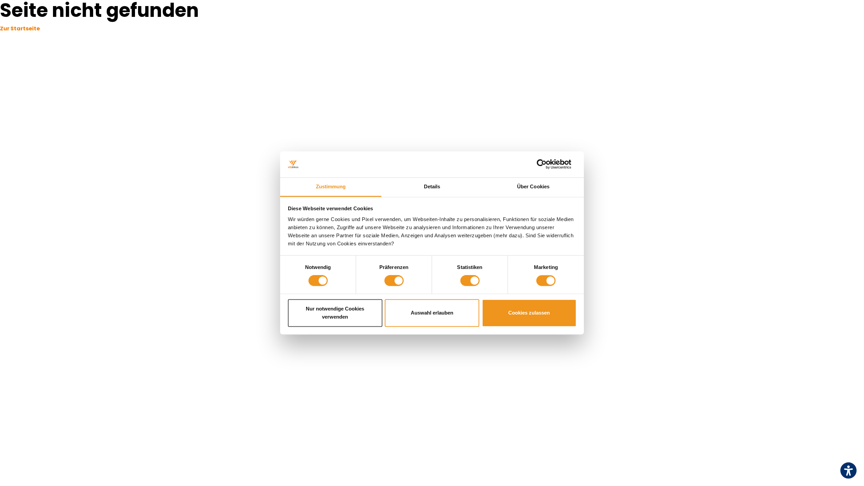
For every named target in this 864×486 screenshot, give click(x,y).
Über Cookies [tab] (533, 186)
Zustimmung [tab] (331, 186)
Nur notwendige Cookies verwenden (335, 313)
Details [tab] (432, 186)
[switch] (394, 280)
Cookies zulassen (529, 313)
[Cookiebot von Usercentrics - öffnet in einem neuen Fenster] (546, 164)
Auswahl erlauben (432, 313)
